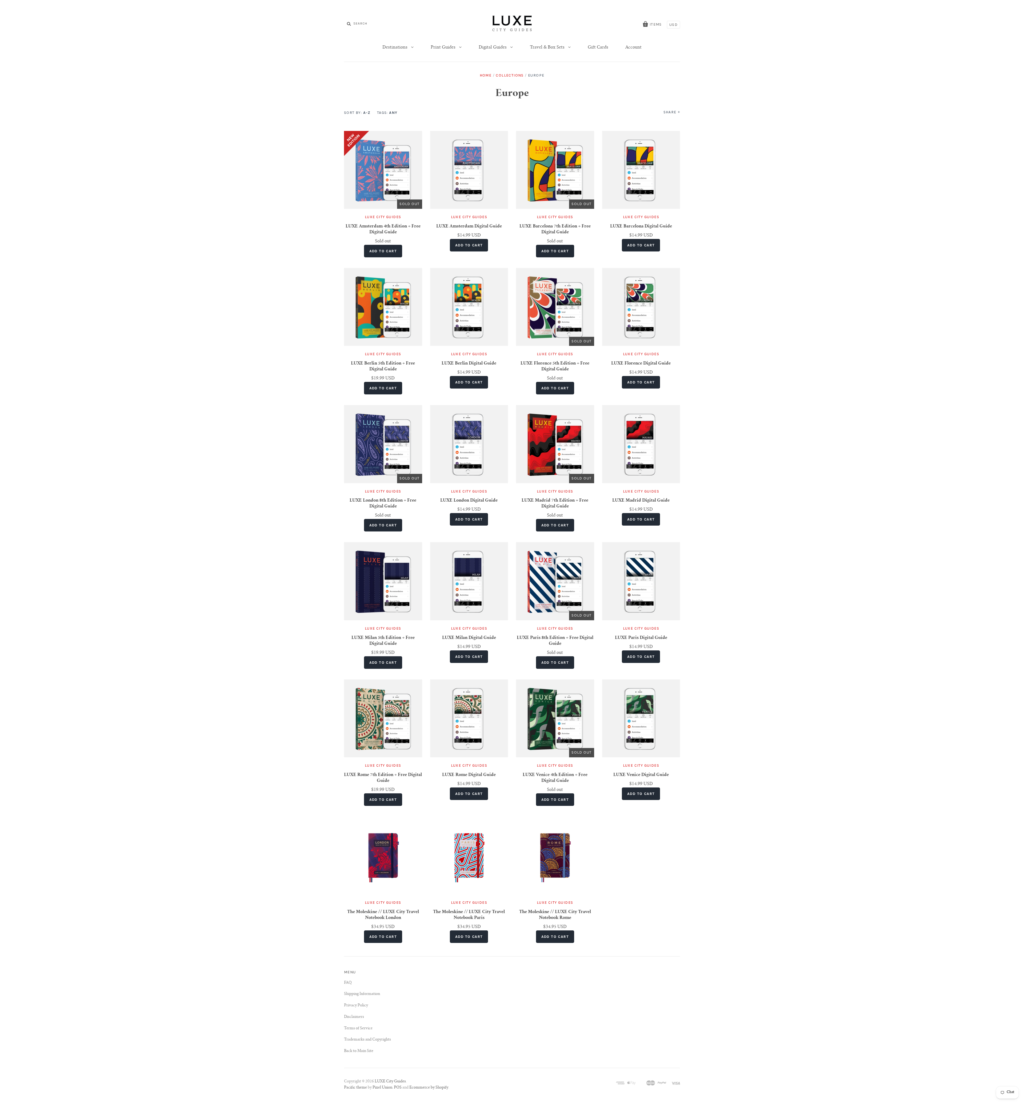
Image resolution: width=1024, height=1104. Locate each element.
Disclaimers (354, 1017)
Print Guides (444, 47)
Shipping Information (362, 994)
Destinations (395, 47)
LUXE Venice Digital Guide (641, 775)
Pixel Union (382, 1088)
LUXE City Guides (383, 217)
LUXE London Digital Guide (469, 500)
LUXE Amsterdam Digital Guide (469, 226)
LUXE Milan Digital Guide (469, 638)
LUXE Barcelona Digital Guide (641, 226)
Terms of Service (358, 1028)
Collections (509, 75)
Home (486, 75)
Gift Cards (598, 47)
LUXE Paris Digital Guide (641, 638)
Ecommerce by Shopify (428, 1088)
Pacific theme (355, 1088)
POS (398, 1088)
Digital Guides (493, 47)
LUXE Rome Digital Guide (469, 775)
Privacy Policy (356, 1005)
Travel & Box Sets (548, 47)
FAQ (348, 983)
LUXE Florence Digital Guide (641, 363)
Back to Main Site (358, 1051)
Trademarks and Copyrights (367, 1040)
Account (633, 47)
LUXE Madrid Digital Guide (641, 500)
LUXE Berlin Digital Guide (469, 363)
